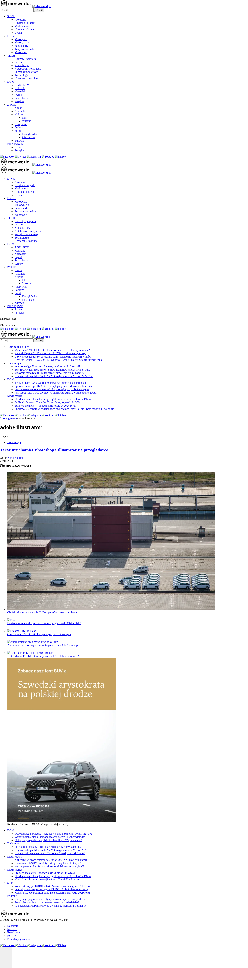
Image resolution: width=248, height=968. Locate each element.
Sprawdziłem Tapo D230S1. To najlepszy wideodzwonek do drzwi (53, 386)
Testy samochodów (26, 49)
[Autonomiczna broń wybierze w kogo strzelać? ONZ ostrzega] (32, 641)
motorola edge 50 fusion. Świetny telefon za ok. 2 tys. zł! (47, 366)
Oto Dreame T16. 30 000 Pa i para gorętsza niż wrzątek (39, 634)
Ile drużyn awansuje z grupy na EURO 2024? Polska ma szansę (51, 889)
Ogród (18, 94)
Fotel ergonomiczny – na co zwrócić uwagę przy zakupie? (48, 846)
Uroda (18, 32)
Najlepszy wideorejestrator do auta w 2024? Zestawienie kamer (51, 859)
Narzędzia (20, 91)
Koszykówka (29, 134)
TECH (11, 55)
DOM (10, 81)
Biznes (18, 147)
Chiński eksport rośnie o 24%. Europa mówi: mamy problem (42, 612)
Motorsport (21, 52)
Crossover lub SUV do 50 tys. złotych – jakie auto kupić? (48, 863)
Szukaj (39, 10)
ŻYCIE (11, 104)
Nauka (18, 107)
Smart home (21, 98)
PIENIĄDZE (15, 143)
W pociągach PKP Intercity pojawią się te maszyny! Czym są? (50, 905)
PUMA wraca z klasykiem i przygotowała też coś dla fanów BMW (53, 399)
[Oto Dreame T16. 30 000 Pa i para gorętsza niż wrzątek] (21, 630)
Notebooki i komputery (28, 68)
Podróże (19, 127)
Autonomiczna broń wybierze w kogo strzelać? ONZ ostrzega (42, 645)
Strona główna (8, 418)
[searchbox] (17, 10)
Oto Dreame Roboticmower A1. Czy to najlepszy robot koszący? (52, 389)
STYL (11, 16)
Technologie (22, 75)
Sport (18, 130)
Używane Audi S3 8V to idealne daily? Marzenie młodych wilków (53, 356)
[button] (6, 957)
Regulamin (13, 932)
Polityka (19, 150)
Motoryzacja (22, 42)
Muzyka (26, 120)
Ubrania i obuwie (24, 29)
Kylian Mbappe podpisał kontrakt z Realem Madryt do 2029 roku (52, 892)
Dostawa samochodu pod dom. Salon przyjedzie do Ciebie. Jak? (44, 623)
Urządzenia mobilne (26, 78)
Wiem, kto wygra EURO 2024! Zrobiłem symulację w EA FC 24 (52, 886)
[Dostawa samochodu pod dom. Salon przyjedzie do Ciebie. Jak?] (11, 620)
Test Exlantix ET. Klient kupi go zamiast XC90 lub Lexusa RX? (44, 656)
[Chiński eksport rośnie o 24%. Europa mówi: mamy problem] (111, 609)
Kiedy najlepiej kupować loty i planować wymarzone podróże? (51, 899)
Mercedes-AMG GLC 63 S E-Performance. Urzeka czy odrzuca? (52, 350)
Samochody (21, 45)
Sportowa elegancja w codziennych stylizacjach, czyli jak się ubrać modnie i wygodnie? (65, 408)
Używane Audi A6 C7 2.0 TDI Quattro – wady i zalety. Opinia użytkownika (59, 359)
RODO (11, 935)
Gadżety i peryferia (25, 58)
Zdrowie (19, 140)
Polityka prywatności (19, 939)
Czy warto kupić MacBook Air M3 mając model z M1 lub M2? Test (54, 376)
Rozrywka (21, 124)
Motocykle (21, 39)
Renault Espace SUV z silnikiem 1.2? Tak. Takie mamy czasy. (50, 353)
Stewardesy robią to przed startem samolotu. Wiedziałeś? (47, 902)
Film (24, 117)
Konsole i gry (22, 65)
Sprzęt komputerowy (26, 71)
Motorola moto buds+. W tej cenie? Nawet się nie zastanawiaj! (50, 372)
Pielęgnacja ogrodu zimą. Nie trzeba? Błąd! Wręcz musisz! (48, 840)
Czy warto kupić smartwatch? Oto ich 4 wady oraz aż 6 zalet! (50, 853)
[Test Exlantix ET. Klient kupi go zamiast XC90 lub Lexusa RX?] (30, 652)
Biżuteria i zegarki (25, 22)
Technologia (14, 843)
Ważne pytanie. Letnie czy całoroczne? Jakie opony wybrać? (49, 866)
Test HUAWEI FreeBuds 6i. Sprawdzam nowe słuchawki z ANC (52, 369)
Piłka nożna (28, 137)
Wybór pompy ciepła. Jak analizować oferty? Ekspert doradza (50, 836)
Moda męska (22, 26)
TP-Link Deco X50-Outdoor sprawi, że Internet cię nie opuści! (51, 382)
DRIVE (11, 35)
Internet (19, 62)
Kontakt (12, 929)
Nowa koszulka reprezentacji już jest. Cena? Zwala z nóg (47, 879)
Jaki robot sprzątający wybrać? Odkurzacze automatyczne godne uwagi (55, 392)
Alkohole (20, 111)
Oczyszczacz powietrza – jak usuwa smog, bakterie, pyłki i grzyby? (53, 833)
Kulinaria (20, 88)
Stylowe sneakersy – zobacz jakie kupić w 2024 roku (45, 405)
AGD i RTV (22, 84)
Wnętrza (19, 101)
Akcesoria (20, 19)
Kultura (19, 114)
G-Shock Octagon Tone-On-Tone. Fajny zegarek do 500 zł (48, 402)
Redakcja (12, 925)
